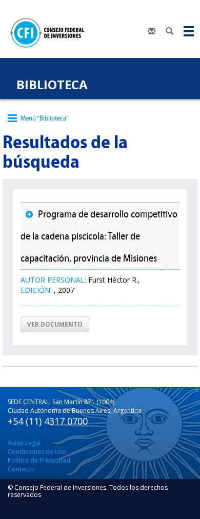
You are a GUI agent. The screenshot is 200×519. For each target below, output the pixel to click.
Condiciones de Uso (37, 451)
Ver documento (55, 324)
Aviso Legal (24, 442)
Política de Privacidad (39, 460)
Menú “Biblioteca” (45, 118)
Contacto (21, 469)
